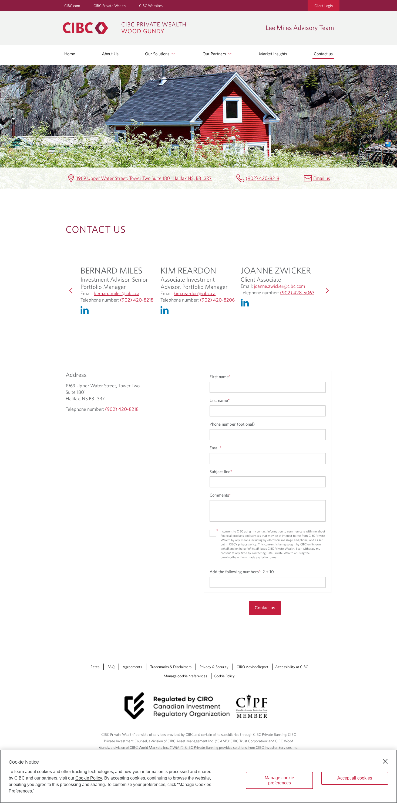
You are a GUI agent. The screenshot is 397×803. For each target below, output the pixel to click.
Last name (220, 400)
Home (69, 53)
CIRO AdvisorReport (252, 667)
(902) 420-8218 (262, 178)
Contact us (323, 53)
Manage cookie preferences (185, 676)
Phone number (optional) (232, 424)
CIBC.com (72, 6)
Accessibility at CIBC (291, 667)
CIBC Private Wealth (109, 6)
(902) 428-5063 (297, 292)
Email (215, 447)
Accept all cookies (354, 778)
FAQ (111, 667)
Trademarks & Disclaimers (170, 667)
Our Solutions (157, 53)
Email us (321, 178)
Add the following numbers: (242, 571)
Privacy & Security (214, 667)
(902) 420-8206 (217, 300)
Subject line (221, 471)
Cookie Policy (224, 676)
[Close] (385, 761)
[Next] (326, 291)
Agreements (132, 667)
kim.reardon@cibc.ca (195, 293)
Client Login (323, 6)
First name (220, 376)
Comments (220, 495)
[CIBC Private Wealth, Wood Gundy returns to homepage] (161, 28)
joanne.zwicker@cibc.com (279, 286)
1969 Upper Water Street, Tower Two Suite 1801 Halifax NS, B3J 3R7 (144, 178)
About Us (110, 53)
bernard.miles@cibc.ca (116, 293)
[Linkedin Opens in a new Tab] (85, 311)
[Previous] (71, 291)
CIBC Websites (151, 6)
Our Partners (215, 53)
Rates (94, 667)
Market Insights (273, 53)
